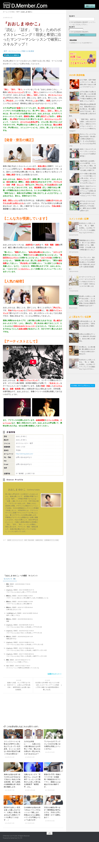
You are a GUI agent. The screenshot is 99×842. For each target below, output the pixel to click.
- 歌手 (17, 12)
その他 (11, 12)
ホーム (5, 12)
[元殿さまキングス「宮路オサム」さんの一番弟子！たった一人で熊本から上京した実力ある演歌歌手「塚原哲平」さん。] (33, 767)
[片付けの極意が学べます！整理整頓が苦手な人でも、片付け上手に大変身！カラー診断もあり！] (53, 800)
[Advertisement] (33, 559)
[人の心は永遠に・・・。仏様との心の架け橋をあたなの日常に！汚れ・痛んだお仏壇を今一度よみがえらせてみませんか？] (33, 734)
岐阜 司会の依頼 (29, 540)
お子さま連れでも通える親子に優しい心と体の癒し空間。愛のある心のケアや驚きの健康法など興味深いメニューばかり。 (88, 96)
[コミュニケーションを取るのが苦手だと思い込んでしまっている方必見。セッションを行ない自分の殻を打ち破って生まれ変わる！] (13, 734)
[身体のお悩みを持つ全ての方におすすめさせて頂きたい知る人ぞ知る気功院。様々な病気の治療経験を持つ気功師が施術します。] (13, 767)
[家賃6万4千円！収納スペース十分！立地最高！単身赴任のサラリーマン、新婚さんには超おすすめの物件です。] (53, 767)
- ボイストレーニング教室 (16, 51)
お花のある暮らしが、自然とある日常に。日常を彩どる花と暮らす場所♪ (87, 323)
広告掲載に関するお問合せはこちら (82, 386)
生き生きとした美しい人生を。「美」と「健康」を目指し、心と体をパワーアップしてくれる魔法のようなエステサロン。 (87, 227)
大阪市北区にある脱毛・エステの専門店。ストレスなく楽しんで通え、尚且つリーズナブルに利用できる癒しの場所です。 (88, 165)
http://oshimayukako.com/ (24, 454)
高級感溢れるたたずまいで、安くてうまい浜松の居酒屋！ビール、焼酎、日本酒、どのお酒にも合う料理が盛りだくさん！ (87, 245)
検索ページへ (90, 6)
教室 (32, 51)
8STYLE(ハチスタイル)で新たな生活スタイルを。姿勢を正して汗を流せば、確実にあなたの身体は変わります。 (88, 205)
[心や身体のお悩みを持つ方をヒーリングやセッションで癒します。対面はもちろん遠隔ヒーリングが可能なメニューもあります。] (33, 800)
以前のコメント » (54, 674)
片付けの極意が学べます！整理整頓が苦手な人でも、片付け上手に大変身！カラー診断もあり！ (52, 812)
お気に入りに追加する (12, 55)
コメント (10, 579)
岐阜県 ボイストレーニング (15, 540)
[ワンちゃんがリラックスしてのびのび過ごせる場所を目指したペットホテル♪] (53, 734)
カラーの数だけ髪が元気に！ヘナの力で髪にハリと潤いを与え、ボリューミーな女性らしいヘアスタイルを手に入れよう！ (88, 178)
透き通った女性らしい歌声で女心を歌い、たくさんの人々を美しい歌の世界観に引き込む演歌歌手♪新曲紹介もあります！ (87, 300)
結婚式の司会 (39, 540)
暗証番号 (72, 27)
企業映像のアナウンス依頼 (51, 540)
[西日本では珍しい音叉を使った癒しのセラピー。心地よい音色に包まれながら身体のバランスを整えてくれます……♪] (13, 800)
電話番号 (72, 16)
